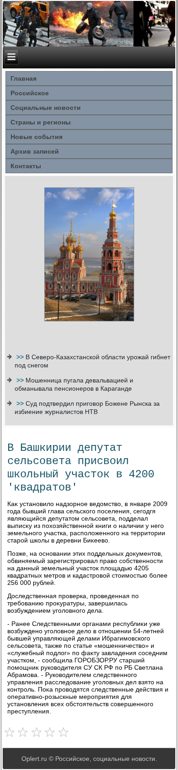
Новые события (36, 136)
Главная (23, 78)
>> (21, 357)
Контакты (25, 166)
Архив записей (34, 151)
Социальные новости (45, 107)
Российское (29, 93)
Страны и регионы (40, 122)
